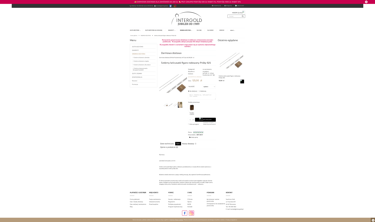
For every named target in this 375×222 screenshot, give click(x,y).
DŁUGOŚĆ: (191, 86)
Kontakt (190, 206)
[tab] (178, 143)
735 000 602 (140, 5)
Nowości (134, 81)
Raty (131, 206)
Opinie (190, 201)
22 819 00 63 (149, 5)
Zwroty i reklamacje (174, 199)
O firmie (190, 199)
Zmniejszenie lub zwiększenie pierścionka (216, 204)
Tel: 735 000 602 (231, 206)
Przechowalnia (153, 204)
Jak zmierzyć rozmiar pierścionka (213, 200)
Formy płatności (135, 199)
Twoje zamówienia (155, 199)
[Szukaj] (242, 16)
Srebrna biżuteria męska (141, 61)
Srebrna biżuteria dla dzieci (142, 65)
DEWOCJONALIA (137, 77)
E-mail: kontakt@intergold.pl (234, 209)
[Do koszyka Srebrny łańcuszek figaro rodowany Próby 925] (242, 81)
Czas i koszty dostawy (136, 201)
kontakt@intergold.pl (162, 5)
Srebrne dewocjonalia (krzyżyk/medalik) (140, 69)
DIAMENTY (135, 50)
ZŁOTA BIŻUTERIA (137, 46)
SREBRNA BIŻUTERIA (138, 54)
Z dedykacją (203, 91)
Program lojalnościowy (175, 206)
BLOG (189, 204)
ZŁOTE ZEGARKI (137, 73)
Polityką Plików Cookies (176, 219)
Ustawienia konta (154, 201)
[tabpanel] (187, 169)
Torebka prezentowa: (194, 102)
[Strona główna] (187, 18)
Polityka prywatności (174, 204)
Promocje (135, 84)
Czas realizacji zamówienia (138, 204)
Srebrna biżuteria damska (141, 57)
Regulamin (171, 201)
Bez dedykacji (193, 91)
